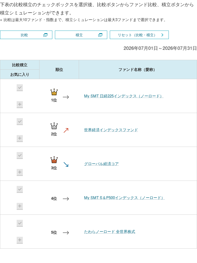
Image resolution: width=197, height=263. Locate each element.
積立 (79, 34)
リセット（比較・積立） (137, 34)
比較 (24, 34)
